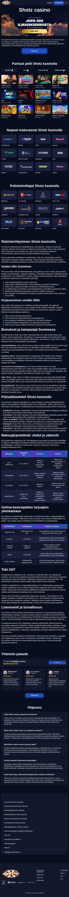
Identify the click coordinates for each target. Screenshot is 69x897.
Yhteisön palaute (9, 843)
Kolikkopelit (58, 70)
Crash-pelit (41, 70)
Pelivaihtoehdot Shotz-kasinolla (14, 823)
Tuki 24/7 (7, 835)
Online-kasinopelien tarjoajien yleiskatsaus (18, 831)
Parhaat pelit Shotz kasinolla (13, 802)
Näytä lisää (34, 695)
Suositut (8, 70)
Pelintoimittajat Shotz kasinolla (14, 810)
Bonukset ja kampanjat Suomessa (15, 818)
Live (24, 70)
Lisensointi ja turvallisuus (12, 839)
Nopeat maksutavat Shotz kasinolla (16, 806)
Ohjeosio (7, 848)
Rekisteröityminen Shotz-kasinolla (15, 814)
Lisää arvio (57, 662)
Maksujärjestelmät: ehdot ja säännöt (16, 827)
